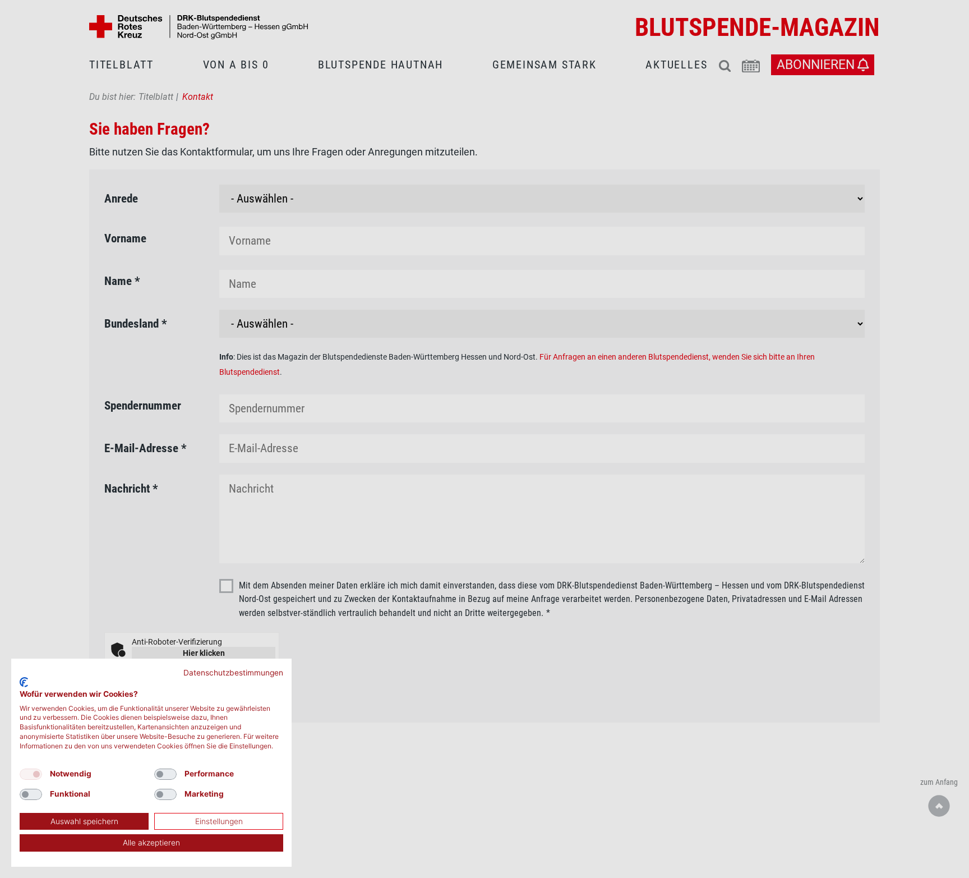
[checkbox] (31, 774)
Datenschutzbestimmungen (233, 672)
